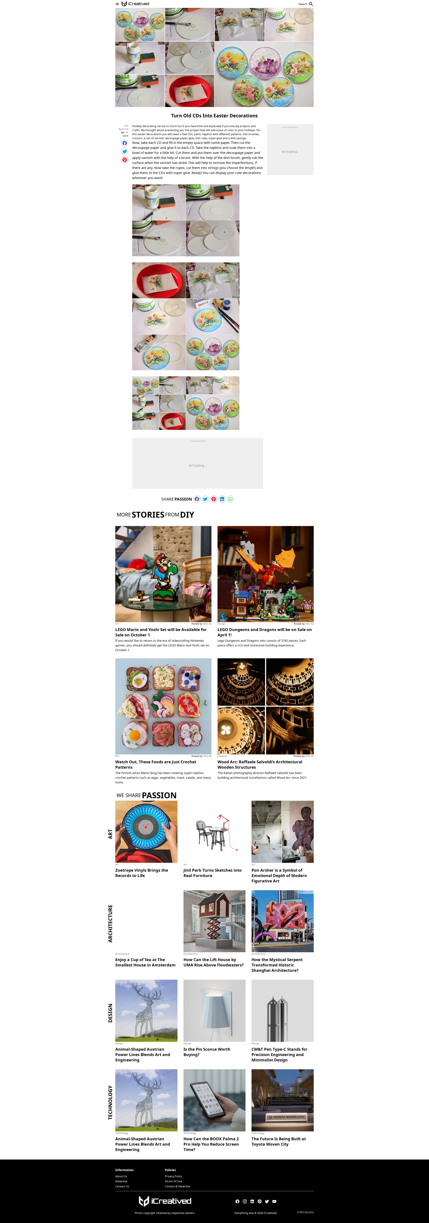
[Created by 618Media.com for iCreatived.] (305, 1212)
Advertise (121, 1181)
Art (117, 623)
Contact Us (122, 1186)
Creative (222, 756)
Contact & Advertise (177, 1186)
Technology (110, 1103)
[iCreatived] (165, 1201)
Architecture (110, 923)
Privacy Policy (173, 1176)
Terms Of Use (173, 1181)
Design (221, 623)
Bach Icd (123, 129)
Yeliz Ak (207, 623)
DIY (126, 125)
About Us (121, 1176)
